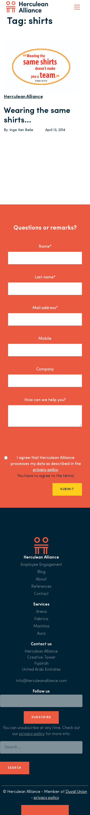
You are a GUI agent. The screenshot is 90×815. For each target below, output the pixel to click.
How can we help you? (45, 400)
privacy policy (45, 470)
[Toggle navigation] (77, 7)
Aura (41, 634)
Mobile (45, 339)
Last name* (45, 277)
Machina (41, 626)
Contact (41, 594)
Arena (41, 612)
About (41, 579)
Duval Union (76, 792)
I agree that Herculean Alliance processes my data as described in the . (45, 464)
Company (45, 369)
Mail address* (45, 308)
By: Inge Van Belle (18, 130)
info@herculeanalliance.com (41, 681)
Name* (45, 247)
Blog (41, 572)
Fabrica (41, 619)
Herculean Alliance (23, 97)
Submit (67, 489)
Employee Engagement (41, 565)
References (41, 587)
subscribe (41, 717)
